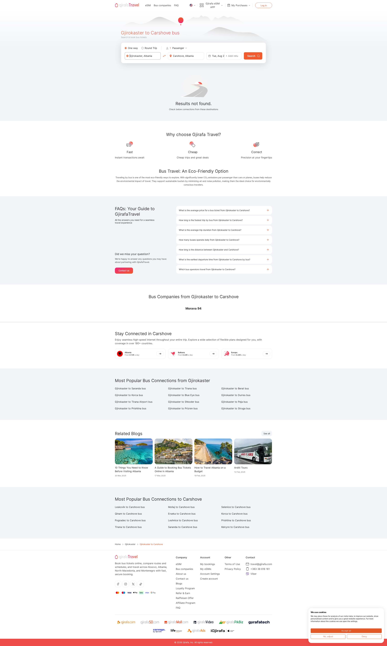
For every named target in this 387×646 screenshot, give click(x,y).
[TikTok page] (141, 584)
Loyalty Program (185, 588)
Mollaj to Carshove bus (181, 507)
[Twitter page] (133, 584)
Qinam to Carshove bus (128, 513)
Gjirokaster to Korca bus (129, 395)
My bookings (207, 564)
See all (266, 433)
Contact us (124, 270)
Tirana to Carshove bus (128, 526)
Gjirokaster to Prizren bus (183, 408)
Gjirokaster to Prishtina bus (130, 408)
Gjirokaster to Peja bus (234, 401)
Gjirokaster (130, 544)
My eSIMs (205, 568)
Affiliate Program (185, 602)
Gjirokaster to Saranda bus (130, 388)
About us (181, 573)
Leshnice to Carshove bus (183, 520)
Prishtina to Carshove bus (236, 520)
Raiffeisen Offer (185, 598)
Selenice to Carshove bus (235, 507)
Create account (209, 578)
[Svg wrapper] (126, 622)
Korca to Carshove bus (234, 513)
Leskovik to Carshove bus (130, 507)
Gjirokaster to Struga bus (235, 408)
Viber (253, 573)
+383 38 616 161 (260, 568)
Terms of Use (232, 564)
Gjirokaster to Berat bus (235, 388)
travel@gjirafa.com (261, 564)
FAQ (176, 5)
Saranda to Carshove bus (182, 526)
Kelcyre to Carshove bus (235, 526)
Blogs (179, 583)
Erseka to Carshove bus (181, 513)
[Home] (127, 5)
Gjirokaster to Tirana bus (182, 388)
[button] (224, 210)
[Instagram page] (126, 584)
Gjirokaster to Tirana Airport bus (133, 401)
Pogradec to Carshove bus (130, 520)
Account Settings (210, 573)
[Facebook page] (118, 584)
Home (118, 544)
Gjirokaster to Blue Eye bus (183, 395)
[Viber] (247, 574)
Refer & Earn (183, 593)
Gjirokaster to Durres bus (235, 395)
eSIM (148, 5)
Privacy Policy (233, 568)
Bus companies (162, 5)
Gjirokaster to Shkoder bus (183, 401)
